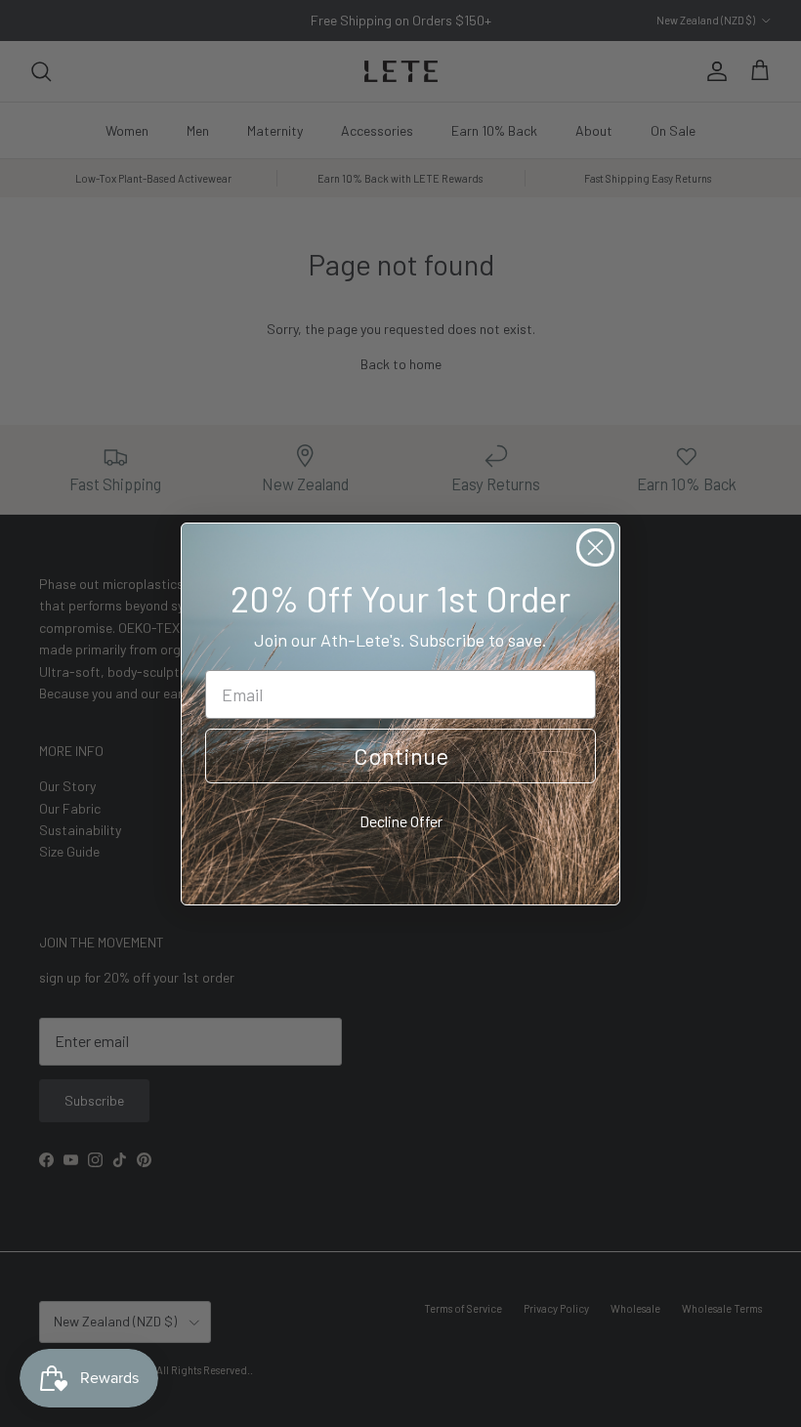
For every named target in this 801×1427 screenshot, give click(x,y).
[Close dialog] (595, 547)
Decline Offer (401, 821)
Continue (401, 755)
